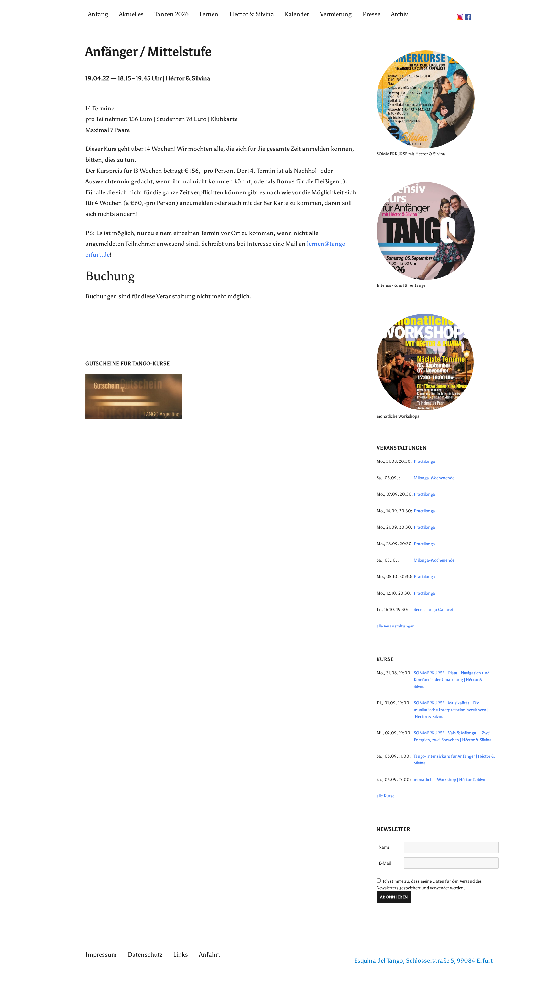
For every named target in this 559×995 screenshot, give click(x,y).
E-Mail (385, 863)
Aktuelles (131, 14)
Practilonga (424, 461)
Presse (371, 14)
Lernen (208, 14)
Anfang (98, 14)
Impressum (101, 954)
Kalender (297, 14)
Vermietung (336, 14)
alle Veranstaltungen (396, 626)
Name (384, 847)
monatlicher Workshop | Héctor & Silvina (451, 779)
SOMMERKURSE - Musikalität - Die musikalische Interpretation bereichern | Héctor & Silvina (451, 709)
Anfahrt (209, 954)
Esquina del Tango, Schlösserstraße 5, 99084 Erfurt (423, 960)
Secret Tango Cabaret (433, 609)
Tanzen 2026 (172, 14)
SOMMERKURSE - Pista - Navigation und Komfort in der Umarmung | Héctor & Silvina (451, 679)
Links (180, 954)
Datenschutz (145, 954)
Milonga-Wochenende (434, 477)
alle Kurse (385, 795)
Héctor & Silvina (251, 14)
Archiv (399, 14)
